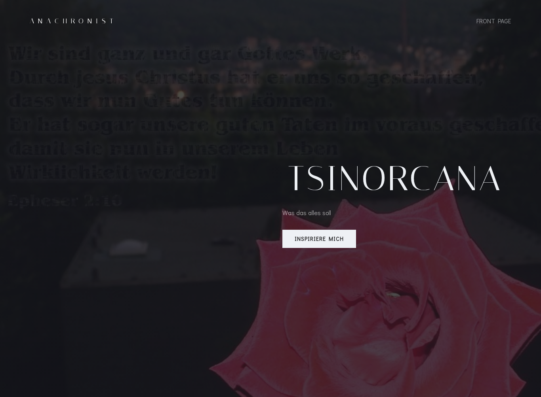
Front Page (493, 21)
